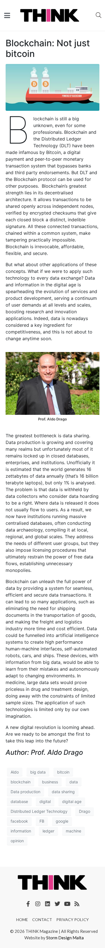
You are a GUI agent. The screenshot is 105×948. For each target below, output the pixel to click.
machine (73, 831)
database (19, 801)
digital (45, 801)
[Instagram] (38, 904)
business (50, 781)
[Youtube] (67, 904)
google (62, 821)
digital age (71, 801)
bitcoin (63, 772)
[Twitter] (57, 904)
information (21, 831)
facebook (19, 821)
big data (38, 772)
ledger (48, 831)
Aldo (15, 772)
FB (41, 821)
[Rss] (77, 904)
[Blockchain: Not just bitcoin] (52, 87)
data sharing (63, 791)
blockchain (21, 781)
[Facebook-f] (28, 904)
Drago (84, 811)
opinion (17, 840)
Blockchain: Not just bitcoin (48, 48)
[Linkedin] (47, 904)
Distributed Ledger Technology (39, 811)
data (73, 781)
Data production (25, 791)
